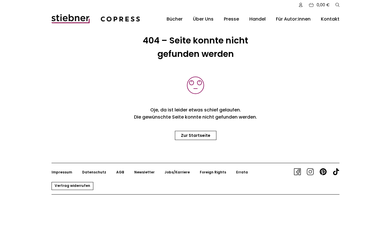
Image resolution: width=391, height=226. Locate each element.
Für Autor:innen (293, 19)
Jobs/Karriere (177, 172)
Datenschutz (94, 172)
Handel (257, 19)
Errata (242, 172)
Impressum (62, 172)
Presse (231, 19)
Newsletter (144, 172)
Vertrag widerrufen (72, 185)
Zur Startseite (195, 135)
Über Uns (203, 19)
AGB (120, 172)
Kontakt (330, 19)
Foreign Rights (213, 172)
